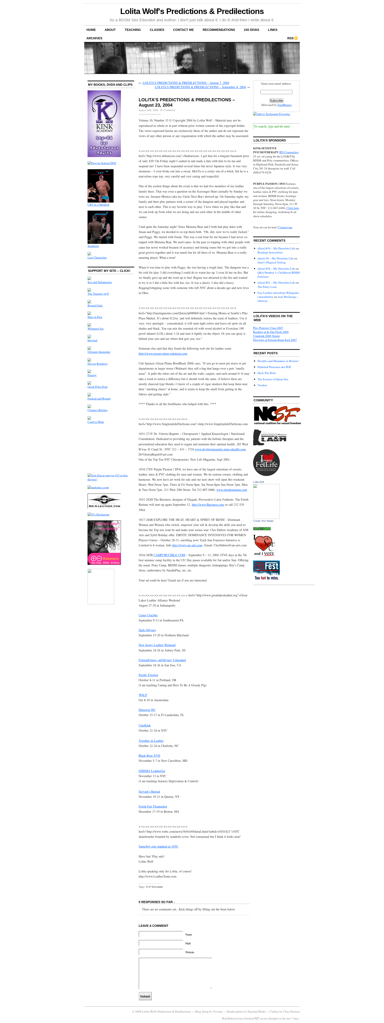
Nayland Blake (257, 1011)
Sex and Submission (100, 282)
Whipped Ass (96, 328)
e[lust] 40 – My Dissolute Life (276, 258)
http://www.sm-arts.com (187, 545)
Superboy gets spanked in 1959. (158, 846)
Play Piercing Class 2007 (268, 328)
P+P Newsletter (154, 886)
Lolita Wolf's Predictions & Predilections (192, 11)
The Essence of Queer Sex (273, 379)
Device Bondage (98, 364)
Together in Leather (151, 740)
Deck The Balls (267, 373)
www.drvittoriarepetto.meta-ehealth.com (220, 449)
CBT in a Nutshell (98, 205)
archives (94, 38)
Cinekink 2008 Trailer (266, 336)
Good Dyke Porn (98, 387)
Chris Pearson (291, 1011)
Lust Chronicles (97, 257)
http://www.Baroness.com (208, 504)
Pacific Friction (148, 675)
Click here (292, 208)
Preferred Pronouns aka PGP (274, 367)
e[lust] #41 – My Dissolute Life (276, 283)
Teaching (133, 30)
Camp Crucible (148, 615)
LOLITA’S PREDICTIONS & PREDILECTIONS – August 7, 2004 (186, 83)
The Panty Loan (267, 287)
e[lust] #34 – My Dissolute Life (276, 248)
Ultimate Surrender (99, 352)
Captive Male (96, 422)
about (110, 30)
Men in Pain (95, 317)
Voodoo (262, 385)
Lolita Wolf (258, 482)
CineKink (145, 725)
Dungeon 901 (147, 710)
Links (272, 30)
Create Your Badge (263, 520)
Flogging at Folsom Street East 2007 (275, 340)
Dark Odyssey (147, 630)
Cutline (274, 1011)
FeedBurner (285, 105)
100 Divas (251, 30)
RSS (290, 38)
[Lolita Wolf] (266, 518)
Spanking (93, 246)
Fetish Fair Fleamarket (153, 806)
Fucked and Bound (99, 398)
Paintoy (92, 375)
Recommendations (219, 30)
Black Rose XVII (149, 755)
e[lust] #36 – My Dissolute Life (276, 269)
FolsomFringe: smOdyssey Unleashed (162, 660)
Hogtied (92, 340)
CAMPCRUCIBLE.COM (169, 555)
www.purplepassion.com (231, 490)
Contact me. (285, 227)
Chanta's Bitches (98, 410)
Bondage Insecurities (270, 252)
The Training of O (98, 294)
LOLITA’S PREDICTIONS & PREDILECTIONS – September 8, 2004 (200, 87)
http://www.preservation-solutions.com (163, 353)
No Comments (167, 110)
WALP (143, 695)
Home (91, 30)
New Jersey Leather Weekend (157, 645)
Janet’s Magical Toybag (272, 262)
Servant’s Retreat (149, 791)
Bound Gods (95, 305)
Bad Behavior (230, 1018)
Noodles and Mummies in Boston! (278, 361)
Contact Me (183, 30)
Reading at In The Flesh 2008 (271, 332)
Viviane (218, 1011)
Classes (157, 30)
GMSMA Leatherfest (152, 771)
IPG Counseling (288, 152)
